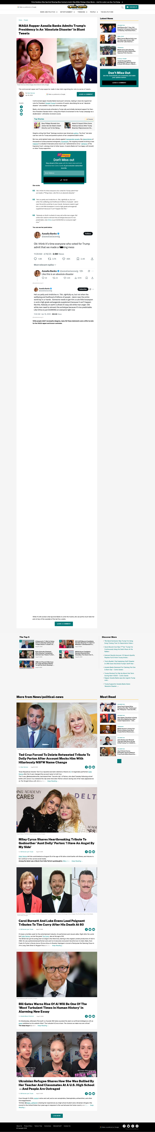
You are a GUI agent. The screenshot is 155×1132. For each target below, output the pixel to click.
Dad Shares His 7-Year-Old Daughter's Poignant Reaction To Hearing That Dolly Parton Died (127, 30)
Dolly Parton (23, 856)
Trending (81, 12)
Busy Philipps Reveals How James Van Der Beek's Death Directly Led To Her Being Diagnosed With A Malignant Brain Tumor (51, 127)
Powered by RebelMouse (132, 1129)
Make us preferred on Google (27, 7)
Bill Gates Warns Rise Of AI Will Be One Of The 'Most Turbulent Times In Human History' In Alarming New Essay (53, 1007)
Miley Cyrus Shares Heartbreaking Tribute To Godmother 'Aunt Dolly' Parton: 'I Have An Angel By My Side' (56, 843)
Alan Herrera (31, 93)
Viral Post (120, 36)
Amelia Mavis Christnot (27, 1016)
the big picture (107, 12)
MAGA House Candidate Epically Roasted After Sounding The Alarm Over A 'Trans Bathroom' (84, 654)
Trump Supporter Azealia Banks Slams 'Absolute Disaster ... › (117, 685)
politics (76, 133)
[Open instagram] (137, 1126)
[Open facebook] (124, 1126)
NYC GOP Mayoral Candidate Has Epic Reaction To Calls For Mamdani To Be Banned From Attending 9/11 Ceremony (85, 644)
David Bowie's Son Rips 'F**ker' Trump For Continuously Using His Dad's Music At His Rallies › (118, 649)
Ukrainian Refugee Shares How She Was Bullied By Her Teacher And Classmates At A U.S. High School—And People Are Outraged (56, 1085)
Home (20, 20)
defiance (84, 144)
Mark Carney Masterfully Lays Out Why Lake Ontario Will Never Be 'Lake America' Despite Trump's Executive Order (127, 42)
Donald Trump (50, 103)
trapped (35, 144)
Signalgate (65, 141)
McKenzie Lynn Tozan (27, 851)
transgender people (73, 139)
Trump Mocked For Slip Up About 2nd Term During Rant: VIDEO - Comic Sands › (119, 674)
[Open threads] (132, 1126)
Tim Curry (45, 936)
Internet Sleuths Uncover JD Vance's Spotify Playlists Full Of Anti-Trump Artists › (119, 656)
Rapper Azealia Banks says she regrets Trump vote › (119, 679)
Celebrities (121, 25)
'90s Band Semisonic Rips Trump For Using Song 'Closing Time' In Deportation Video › (118, 642)
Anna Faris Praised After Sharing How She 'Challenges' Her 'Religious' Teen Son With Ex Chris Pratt (127, 709)
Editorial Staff (57, 1126)
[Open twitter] (128, 1126)
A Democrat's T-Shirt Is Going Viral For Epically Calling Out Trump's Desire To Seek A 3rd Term (44, 644)
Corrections (47, 1126)
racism (36, 1098)
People (93, 12)
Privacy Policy (28, 1126)
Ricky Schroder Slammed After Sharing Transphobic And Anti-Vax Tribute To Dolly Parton (44, 654)
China (49, 220)
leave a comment (86, 94)
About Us (19, 1126)
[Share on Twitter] (21, 110)
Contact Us (67, 1126)
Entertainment (66, 12)
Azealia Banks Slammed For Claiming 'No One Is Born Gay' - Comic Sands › (119, 668)
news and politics (47, 12)
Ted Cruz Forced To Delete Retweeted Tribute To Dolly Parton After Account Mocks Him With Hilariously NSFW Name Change (54, 758)
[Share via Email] (21, 114)
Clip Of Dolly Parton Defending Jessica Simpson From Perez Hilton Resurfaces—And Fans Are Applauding (127, 753)
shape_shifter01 (31, 1103)
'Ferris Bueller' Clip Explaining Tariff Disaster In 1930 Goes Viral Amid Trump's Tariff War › (119, 662)
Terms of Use (38, 1126)
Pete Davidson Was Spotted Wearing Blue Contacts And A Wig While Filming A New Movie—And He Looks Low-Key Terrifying (75, 2)
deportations (87, 139)
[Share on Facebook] (21, 107)
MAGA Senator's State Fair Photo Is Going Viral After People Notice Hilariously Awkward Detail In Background (127, 731)
